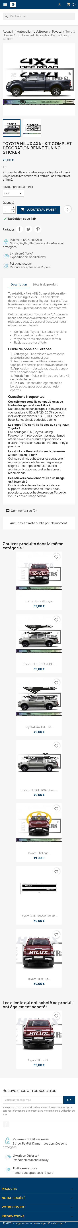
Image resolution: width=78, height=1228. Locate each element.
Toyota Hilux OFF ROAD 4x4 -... (39, 790)
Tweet (28, 229)
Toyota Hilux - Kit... (39, 979)
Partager (19, 229)
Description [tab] (19, 284)
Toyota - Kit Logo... (39, 853)
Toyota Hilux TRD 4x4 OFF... (39, 664)
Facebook (6, 1124)
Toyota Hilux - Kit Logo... (39, 601)
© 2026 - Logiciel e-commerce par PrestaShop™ (34, 1223)
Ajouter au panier (38, 209)
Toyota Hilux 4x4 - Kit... (39, 727)
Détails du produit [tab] (45, 284)
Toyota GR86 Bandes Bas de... (39, 916)
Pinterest (38, 229)
